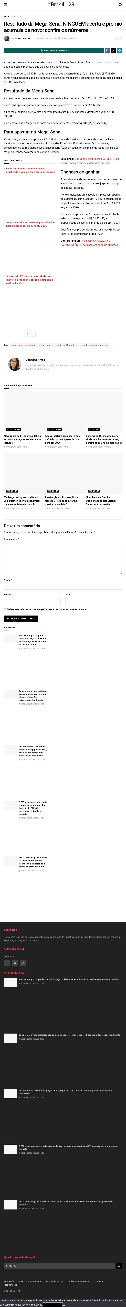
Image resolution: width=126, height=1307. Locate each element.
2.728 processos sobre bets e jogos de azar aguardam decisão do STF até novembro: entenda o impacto (33, 808)
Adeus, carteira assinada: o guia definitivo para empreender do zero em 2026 (62, 439)
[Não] (64, 1305)
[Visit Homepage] (63, 5)
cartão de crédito (50, 152)
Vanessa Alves (22, 38)
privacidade (55, 1304)
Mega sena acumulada (23, 345)
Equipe (100, 1281)
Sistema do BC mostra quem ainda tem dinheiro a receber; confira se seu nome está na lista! (29, 280)
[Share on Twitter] (113, 50)
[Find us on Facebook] (7, 963)
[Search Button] (120, 5)
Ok (45, 1304)
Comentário (11, 539)
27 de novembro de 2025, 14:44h (19, 447)
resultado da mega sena (94, 345)
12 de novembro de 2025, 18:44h (101, 447)
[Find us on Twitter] (15, 963)
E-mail (8, 594)
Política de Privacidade (30, 1281)
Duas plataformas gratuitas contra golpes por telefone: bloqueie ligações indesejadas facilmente (69, 1035)
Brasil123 (15, 1291)
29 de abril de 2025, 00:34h (47, 38)
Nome (8, 580)
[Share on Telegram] (119, 50)
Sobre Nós (9, 1281)
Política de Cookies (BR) (80, 1281)
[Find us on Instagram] (23, 963)
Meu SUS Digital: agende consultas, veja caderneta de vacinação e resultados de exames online (69, 979)
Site (67, 594)
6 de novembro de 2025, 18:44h (18, 509)
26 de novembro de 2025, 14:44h (60, 447)
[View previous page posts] (27, 334)
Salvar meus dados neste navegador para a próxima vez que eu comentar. (47, 609)
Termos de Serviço (54, 1281)
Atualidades (13, 430)
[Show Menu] (5, 5)
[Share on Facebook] (107, 50)
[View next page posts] (33, 334)
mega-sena (45, 345)
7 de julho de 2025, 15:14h (98, 509)
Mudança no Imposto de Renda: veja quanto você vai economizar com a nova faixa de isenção (22, 501)
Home (6, 16)
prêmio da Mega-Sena (66, 345)
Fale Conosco (10, 1285)
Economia (16, 16)
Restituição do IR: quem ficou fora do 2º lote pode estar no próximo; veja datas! (61, 501)
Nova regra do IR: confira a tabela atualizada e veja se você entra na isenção (22, 439)
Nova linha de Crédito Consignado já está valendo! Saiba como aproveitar (101, 501)
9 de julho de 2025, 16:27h (57, 509)
